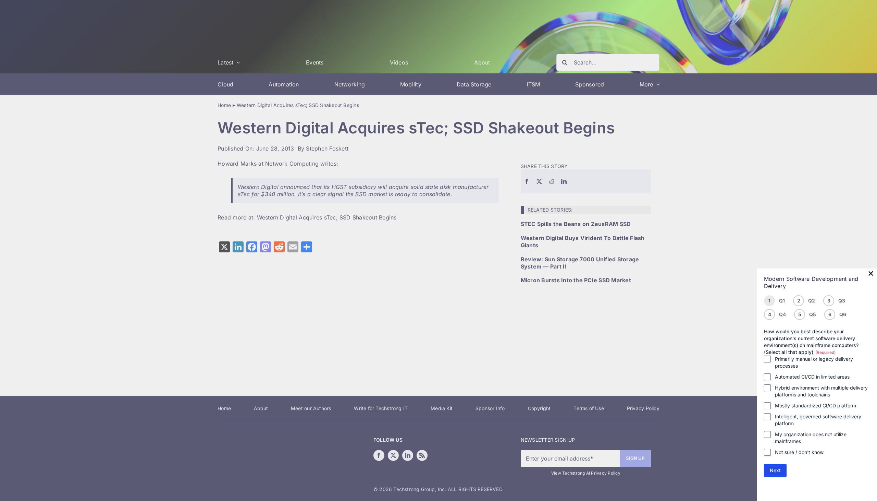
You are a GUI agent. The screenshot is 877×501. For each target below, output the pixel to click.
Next (775, 470)
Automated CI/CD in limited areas (812, 377)
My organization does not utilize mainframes (811, 437)
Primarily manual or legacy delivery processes (814, 362)
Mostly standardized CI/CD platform (815, 405)
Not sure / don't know (799, 452)
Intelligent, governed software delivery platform (818, 420)
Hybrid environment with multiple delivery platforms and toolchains (821, 391)
